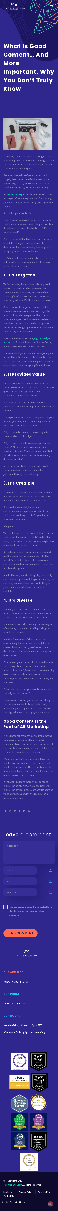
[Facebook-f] (3, 1202)
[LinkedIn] (24, 811)
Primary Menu (52, 6)
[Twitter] (10, 811)
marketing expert (16, 194)
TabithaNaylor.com (13, 1184)
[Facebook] (5, 811)
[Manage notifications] (50, 1203)
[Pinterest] (15, 811)
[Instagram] (16, 1202)
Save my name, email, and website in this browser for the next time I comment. (30, 911)
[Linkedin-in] (7, 1202)
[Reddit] (29, 811)
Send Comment (20, 933)
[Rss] (24, 1202)
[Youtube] (20, 1202)
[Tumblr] (19, 811)
